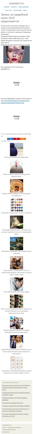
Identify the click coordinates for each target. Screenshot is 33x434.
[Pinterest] (16, 139)
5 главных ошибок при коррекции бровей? (16, 406)
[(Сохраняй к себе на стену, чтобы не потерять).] (16, 211)
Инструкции (17, 10)
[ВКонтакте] (10, 139)
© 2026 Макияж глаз (7, 425)
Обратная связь (6, 431)
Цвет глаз (8, 10)
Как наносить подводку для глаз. (12, 403)
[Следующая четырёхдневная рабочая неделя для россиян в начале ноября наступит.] (16, 369)
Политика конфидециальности (9, 429)
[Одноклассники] (23, 139)
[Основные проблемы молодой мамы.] (16, 155)
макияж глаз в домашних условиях (14, 133)
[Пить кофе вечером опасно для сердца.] (16, 290)
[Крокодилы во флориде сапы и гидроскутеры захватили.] (16, 249)
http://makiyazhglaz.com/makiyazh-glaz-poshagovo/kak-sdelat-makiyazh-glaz (15, 102)
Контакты (5, 427)
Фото (25, 10)
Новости (14, 7)
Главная (6, 7)
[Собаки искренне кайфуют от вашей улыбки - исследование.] (16, 191)
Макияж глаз (16, 3)
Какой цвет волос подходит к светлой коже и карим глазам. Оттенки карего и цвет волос (16, 387)
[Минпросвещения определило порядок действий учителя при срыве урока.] (16, 328)
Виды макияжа (23, 7)
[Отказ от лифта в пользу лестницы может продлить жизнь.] (16, 172)
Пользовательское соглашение (14, 427)
